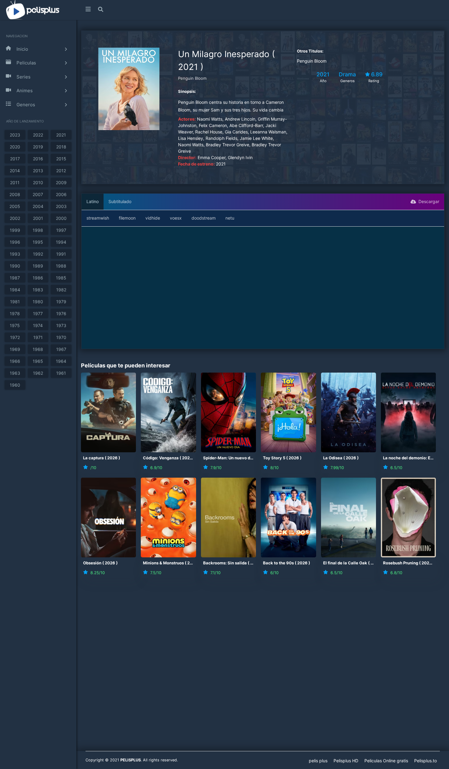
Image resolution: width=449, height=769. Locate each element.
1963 (15, 373)
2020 (15, 146)
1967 (61, 349)
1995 (38, 242)
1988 (61, 265)
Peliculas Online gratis (386, 760)
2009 (61, 182)
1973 (61, 325)
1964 (61, 361)
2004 (38, 206)
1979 (61, 301)
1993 (15, 254)
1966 (15, 361)
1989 (38, 265)
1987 (15, 277)
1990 (15, 265)
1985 (61, 277)
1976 (61, 313)
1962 (38, 373)
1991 (61, 254)
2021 (61, 134)
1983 (38, 289)
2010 (38, 182)
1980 (38, 301)
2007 (38, 194)
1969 (15, 349)
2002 (15, 218)
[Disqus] (262, 668)
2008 (14, 194)
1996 (15, 242)
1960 (15, 385)
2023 (15, 134)
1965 (38, 361)
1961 (61, 373)
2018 (61, 146)
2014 (15, 170)
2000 (61, 218)
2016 (38, 158)
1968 (38, 349)
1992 (38, 254)
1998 (38, 230)
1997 (61, 230)
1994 (61, 242)
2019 (38, 146)
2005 (14, 206)
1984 (15, 289)
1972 (15, 337)
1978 (15, 313)
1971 (38, 337)
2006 (61, 194)
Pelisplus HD (346, 760)
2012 (61, 170)
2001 (38, 218)
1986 (38, 277)
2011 (15, 182)
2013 (38, 170)
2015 (61, 158)
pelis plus (318, 760)
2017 (15, 158)
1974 (38, 325)
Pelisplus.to (425, 760)
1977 (38, 313)
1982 (61, 289)
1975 (15, 325)
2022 (38, 134)
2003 (61, 206)
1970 (61, 337)
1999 (15, 230)
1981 (15, 301)
